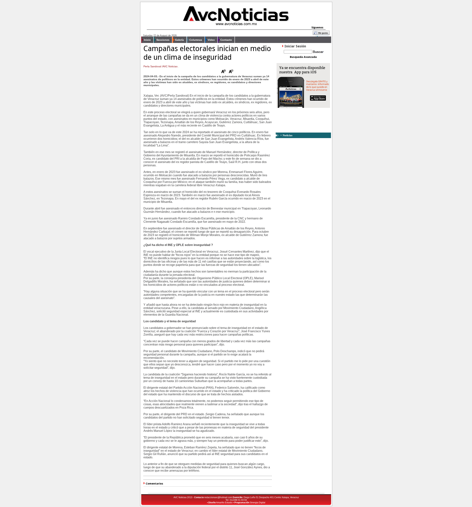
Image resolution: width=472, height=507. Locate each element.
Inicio (147, 39)
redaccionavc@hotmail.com (218, 497)
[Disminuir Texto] (231, 72)
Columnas (195, 39)
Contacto (226, 39)
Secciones (162, 39)
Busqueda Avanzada (303, 57)
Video (211, 39)
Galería (179, 39)
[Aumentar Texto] (223, 72)
